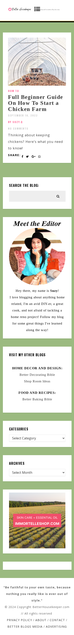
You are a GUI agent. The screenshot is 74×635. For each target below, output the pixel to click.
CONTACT (57, 620)
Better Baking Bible (37, 399)
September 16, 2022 (23, 115)
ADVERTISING (56, 626)
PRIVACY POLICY (19, 620)
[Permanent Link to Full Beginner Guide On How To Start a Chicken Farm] (37, 84)
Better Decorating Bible (37, 374)
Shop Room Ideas (37, 381)
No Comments (18, 128)
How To (13, 91)
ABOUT (40, 620)
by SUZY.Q (15, 122)
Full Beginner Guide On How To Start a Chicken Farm (35, 103)
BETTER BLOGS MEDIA (25, 626)
